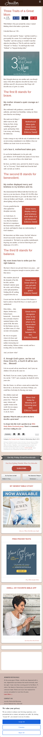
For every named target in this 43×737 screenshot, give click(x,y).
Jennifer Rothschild (12, 3)
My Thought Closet (14, 439)
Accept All (21, 722)
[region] (21, 721)
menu (39, 1)
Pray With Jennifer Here (32, 580)
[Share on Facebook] (14, 434)
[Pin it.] (23, 434)
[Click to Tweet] (30, 132)
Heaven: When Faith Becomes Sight (29, 531)
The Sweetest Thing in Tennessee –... (34, 478)
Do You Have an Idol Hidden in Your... (9, 477)
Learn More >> (8, 694)
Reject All (21, 733)
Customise (21, 727)
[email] (37, 434)
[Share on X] (25, 18)
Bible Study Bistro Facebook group (19, 425)
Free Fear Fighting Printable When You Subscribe (21, 463)
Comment (7, 434)
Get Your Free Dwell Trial (32, 640)
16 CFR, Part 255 (28, 448)
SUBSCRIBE (21, 468)
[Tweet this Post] (19, 434)
